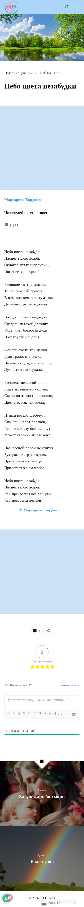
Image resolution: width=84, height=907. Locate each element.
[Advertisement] (42, 148)
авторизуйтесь (69, 685)
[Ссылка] (49, 713)
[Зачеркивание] (23, 713)
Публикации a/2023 (21, 72)
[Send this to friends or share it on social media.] (48, 630)
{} (54, 713)
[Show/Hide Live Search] (66, 7)
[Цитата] (39, 713)
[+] (60, 713)
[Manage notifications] (9, 897)
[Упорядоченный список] (29, 713)
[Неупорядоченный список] (34, 713)
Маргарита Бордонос (23, 199)
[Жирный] (8, 713)
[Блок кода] (44, 713)
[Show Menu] (76, 7)
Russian (54, 903)
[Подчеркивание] (18, 713)
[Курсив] (13, 713)
